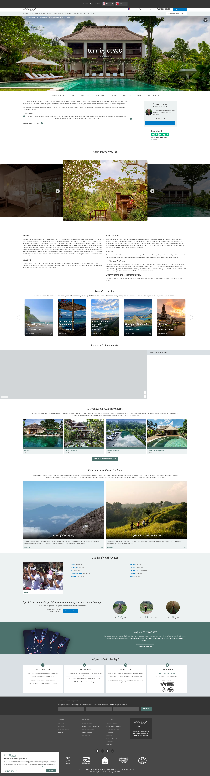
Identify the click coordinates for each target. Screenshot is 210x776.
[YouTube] (107, 751)
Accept (51, 770)
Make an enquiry (160, 123)
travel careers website (141, 735)
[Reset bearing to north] (145, 397)
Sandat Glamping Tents (156, 451)
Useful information (87, 723)
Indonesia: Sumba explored (101, 323)
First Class (36, 123)
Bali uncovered (165, 324)
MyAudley (61, 726)
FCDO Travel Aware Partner (167, 673)
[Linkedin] (112, 751)
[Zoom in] (145, 392)
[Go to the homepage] (29, 9)
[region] (73, 374)
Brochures (91, 13)
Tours (72, 95)
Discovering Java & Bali (37, 324)
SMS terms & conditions (112, 729)
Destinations (27, 13)
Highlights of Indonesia (136, 324)
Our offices (61, 723)
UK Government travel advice (90, 726)
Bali (72, 570)
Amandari (27, 451)
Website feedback (63, 729)
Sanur (73, 564)
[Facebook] (97, 751)
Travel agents (86, 735)
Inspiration (58, 13)
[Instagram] (102, 751)
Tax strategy (109, 741)
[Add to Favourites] (205, 20)
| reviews (159, 137)
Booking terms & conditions (113, 726)
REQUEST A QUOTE (180, 9)
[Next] (191, 317)
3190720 (117, 772)
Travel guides (84, 95)
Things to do (126, 95)
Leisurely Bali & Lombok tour (66, 323)
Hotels (113, 95)
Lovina (132, 576)
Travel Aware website (88, 729)
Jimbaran (73, 576)
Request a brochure (145, 646)
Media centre (109, 744)
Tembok (132, 573)
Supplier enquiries (87, 732)
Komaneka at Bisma (113, 451)
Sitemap (60, 732)
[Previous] (19, 317)
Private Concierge (80, 13)
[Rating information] (42, 123)
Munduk (132, 564)
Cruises (49, 13)
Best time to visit (153, 95)
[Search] (185, 13)
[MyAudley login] (140, 9)
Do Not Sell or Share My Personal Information (11, 770)
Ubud (26, 592)
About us (68, 13)
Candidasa (133, 567)
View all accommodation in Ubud (105, 459)
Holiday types (39, 13)
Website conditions (111, 723)
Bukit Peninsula (135, 570)
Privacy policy (109, 732)
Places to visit (100, 95)
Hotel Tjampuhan (71, 451)
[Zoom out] (145, 394)
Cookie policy (109, 735)
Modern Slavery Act (111, 738)
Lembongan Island (76, 573)
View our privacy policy (40, 766)
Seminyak (74, 567)
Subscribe (146, 709)
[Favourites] (136, 9)
